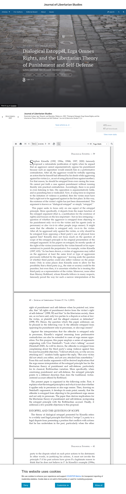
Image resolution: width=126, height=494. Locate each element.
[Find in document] (112, 144)
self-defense (65, 75)
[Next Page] (45, 143)
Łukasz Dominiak (30, 70)
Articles (5, 12)
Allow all (99, 485)
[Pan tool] (54, 144)
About (43, 12)
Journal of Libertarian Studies (38, 114)
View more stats (110, 134)
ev (8, 106)
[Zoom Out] (88, 143)
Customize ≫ (64, 485)
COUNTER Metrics (74, 476)
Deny (27, 485)
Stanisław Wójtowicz (61, 70)
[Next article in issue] (18, 117)
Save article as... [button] (62, 125)
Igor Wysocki (45, 70)
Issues (51, 12)
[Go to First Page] (25, 143)
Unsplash (13, 106)
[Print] (20, 144)
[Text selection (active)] (58, 144)
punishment (51, 75)
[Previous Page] (28, 143)
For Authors (18, 12)
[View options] (16, 144)
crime (39, 75)
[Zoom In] (90, 143)
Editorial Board (31, 12)
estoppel (28, 75)
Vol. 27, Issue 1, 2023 (31, 46)
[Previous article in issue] (2, 117)
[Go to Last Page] (48, 143)
